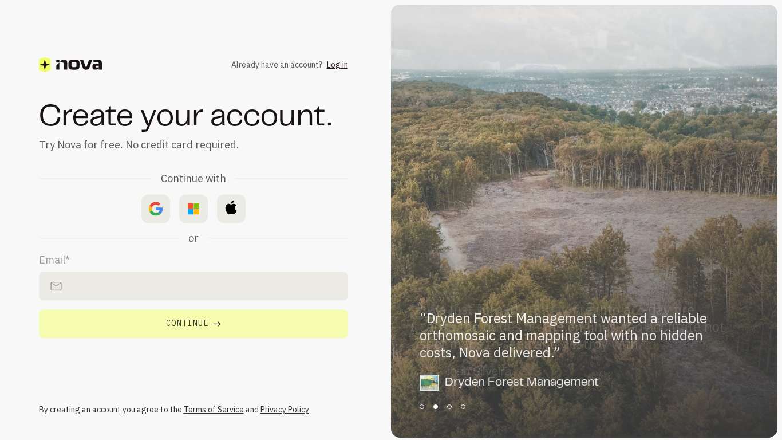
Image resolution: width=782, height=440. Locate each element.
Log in (337, 65)
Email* (54, 260)
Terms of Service (214, 409)
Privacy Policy (284, 409)
